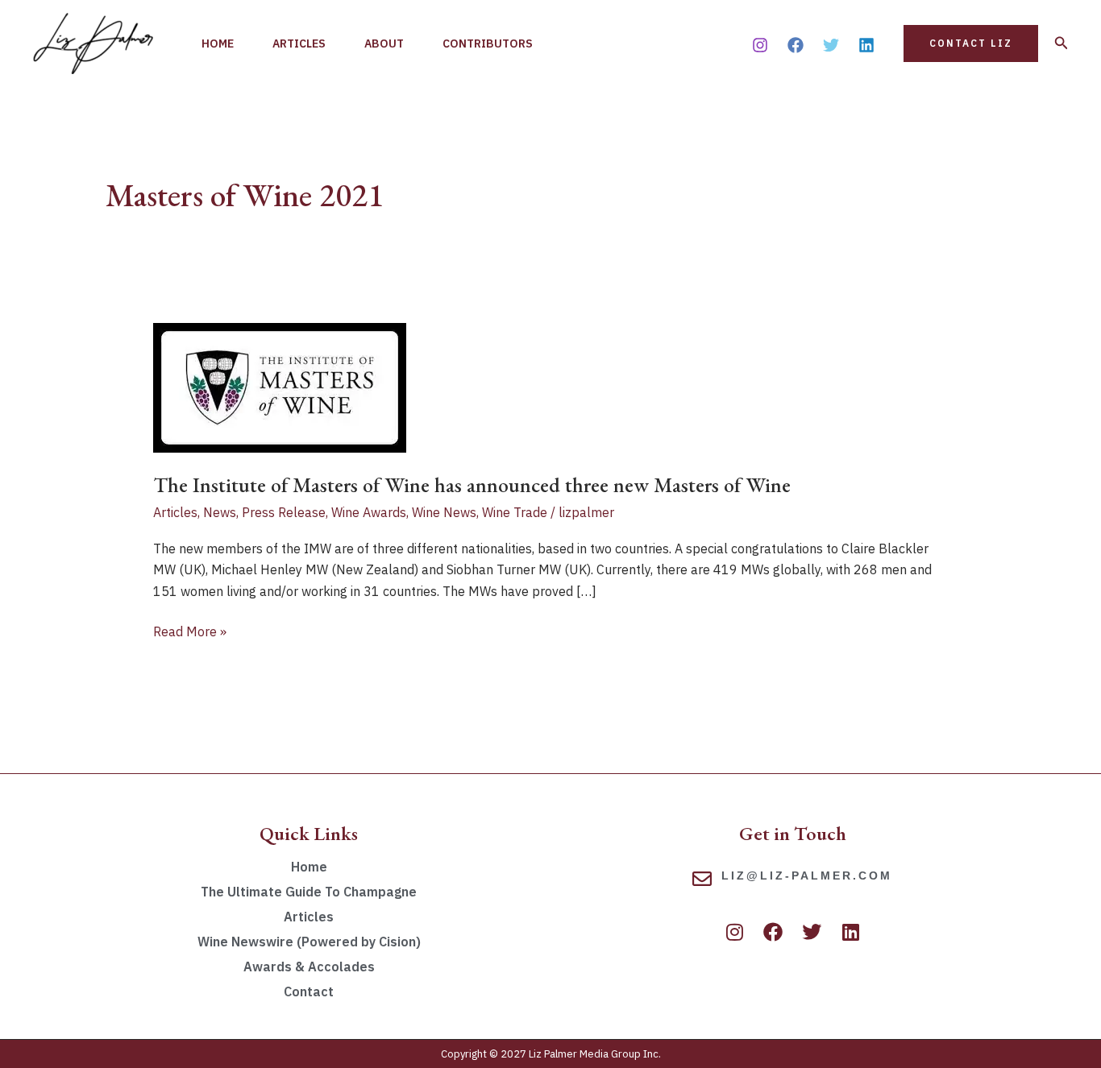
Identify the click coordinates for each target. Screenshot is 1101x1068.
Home (218, 43)
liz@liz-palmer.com (806, 875)
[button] (971, 43)
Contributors (487, 43)
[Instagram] (760, 45)
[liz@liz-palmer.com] (702, 878)
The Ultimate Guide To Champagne (309, 892)
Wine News (444, 512)
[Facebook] (795, 45)
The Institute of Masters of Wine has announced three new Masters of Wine (472, 485)
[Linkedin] (866, 45)
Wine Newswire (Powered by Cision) (309, 941)
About (384, 43)
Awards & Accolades (309, 966)
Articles (299, 43)
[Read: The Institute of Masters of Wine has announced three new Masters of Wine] (279, 387)
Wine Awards (368, 512)
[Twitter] (831, 45)
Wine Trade (514, 512)
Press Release (284, 512)
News (219, 512)
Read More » (189, 630)
